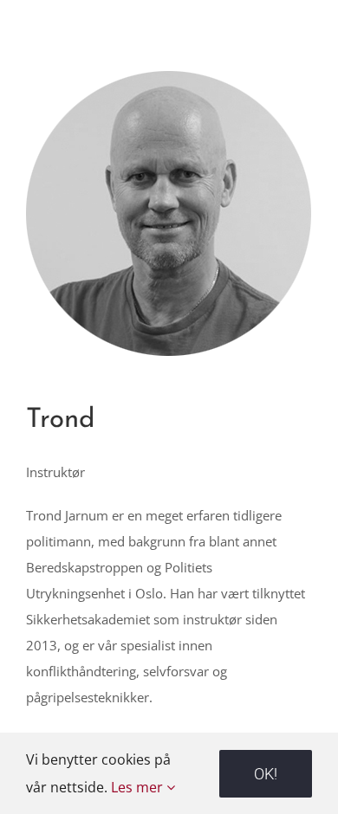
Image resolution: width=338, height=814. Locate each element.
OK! (265, 774)
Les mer (138, 787)
